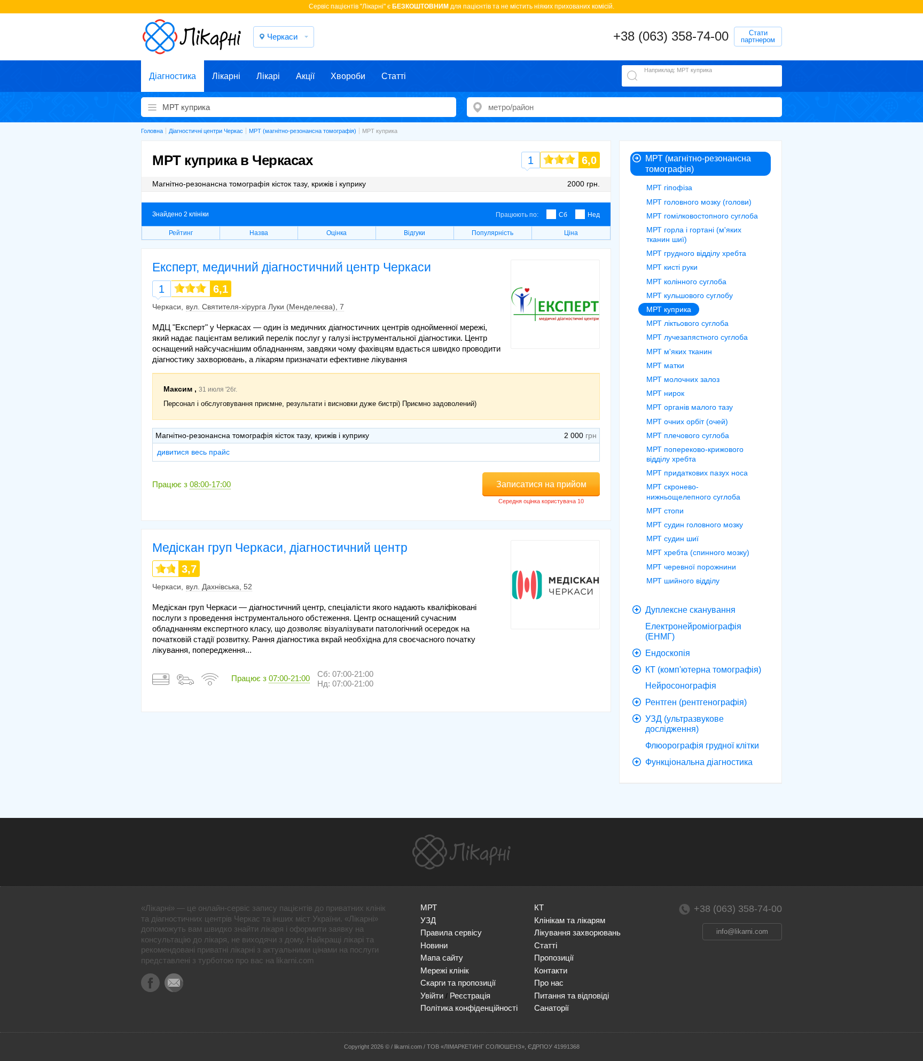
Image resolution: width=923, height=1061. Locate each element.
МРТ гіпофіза (669, 187)
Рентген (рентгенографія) (696, 702)
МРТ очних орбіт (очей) (687, 421)
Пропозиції (554, 957)
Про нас (549, 982)
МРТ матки (665, 365)
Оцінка (336, 233)
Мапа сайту (441, 957)
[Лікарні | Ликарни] (461, 852)
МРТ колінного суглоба (686, 281)
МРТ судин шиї (672, 538)
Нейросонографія (680, 685)
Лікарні (226, 76)
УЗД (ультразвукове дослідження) (684, 724)
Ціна (571, 233)
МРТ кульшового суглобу (689, 295)
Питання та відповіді (571, 995)
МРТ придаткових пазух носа (697, 473)
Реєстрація (470, 995)
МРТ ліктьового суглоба (687, 323)
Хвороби (348, 76)
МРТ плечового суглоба (687, 435)
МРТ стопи (665, 510)
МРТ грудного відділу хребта (696, 253)
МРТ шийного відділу (682, 580)
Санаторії (551, 1007)
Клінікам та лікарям (569, 920)
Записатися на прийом (541, 484)
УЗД (428, 920)
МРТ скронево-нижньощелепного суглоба (693, 491)
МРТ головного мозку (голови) (699, 202)
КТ (539, 907)
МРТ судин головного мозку (694, 524)
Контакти (550, 970)
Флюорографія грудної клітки (702, 745)
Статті (393, 76)
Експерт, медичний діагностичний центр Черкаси (291, 267)
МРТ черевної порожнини (691, 567)
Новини (434, 945)
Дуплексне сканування (690, 609)
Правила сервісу (451, 932)
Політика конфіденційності (469, 1007)
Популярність (492, 233)
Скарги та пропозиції (458, 982)
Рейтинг (181, 233)
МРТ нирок (665, 393)
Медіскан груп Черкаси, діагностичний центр (280, 548)
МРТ (428, 907)
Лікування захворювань (577, 932)
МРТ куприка (668, 309)
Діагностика (172, 76)
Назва (258, 233)
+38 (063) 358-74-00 (671, 36)
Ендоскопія (667, 653)
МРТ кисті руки (672, 267)
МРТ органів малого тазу (689, 407)
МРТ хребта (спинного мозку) (697, 552)
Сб (563, 215)
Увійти (431, 995)
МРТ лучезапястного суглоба (697, 337)
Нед (594, 215)
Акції (305, 76)
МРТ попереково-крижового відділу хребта (695, 454)
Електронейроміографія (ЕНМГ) (693, 632)
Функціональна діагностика (699, 762)
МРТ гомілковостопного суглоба (702, 216)
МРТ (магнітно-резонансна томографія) (698, 164)
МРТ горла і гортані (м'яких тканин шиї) (693, 234)
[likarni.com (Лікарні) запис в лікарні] (192, 37)
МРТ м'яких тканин (679, 351)
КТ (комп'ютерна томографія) (703, 669)
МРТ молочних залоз (682, 379)
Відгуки (414, 233)
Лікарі (268, 76)
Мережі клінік (444, 970)
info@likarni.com (742, 931)
